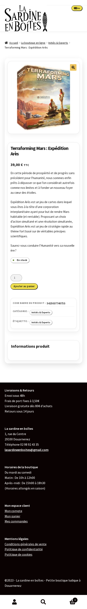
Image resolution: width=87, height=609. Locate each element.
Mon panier (12, 516)
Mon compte (13, 511)
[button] (73, 67)
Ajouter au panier (24, 286)
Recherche (43, 602)
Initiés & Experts (58, 43)
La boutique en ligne (33, 43)
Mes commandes (16, 521)
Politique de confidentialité (24, 549)
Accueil (13, 43)
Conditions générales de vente (26, 544)
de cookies (18, 554)
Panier (67, 598)
